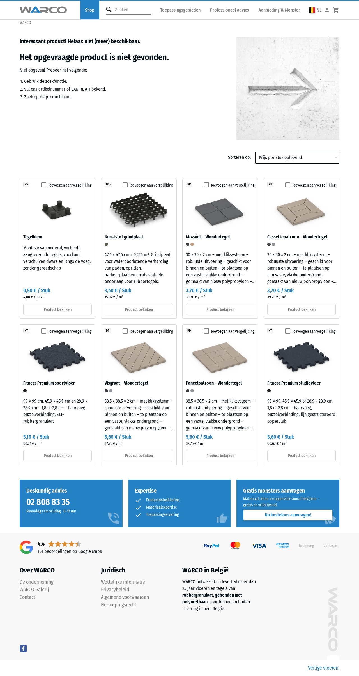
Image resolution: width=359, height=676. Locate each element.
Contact (27, 597)
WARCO (25, 22)
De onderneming (36, 582)
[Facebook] (23, 648)
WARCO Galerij (34, 590)
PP (189, 184)
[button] (315, 10)
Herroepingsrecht (118, 605)
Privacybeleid (115, 590)
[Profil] (327, 10)
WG (108, 184)
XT (26, 331)
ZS (26, 184)
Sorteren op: (239, 157)
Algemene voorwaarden (125, 597)
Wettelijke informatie (123, 582)
